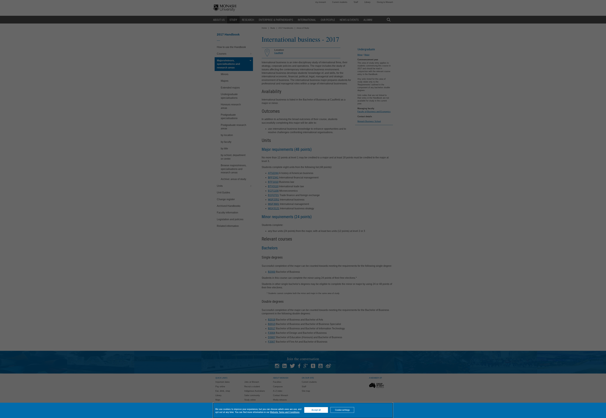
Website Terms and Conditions (285, 412)
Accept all (316, 410)
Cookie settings (342, 410)
